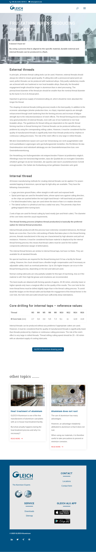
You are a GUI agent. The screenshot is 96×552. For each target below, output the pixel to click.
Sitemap (29, 516)
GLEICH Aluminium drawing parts (48, 349)
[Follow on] (13, 540)
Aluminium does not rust (64, 411)
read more (15, 438)
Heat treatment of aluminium (26, 411)
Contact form (66, 486)
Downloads (29, 511)
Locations (67, 481)
